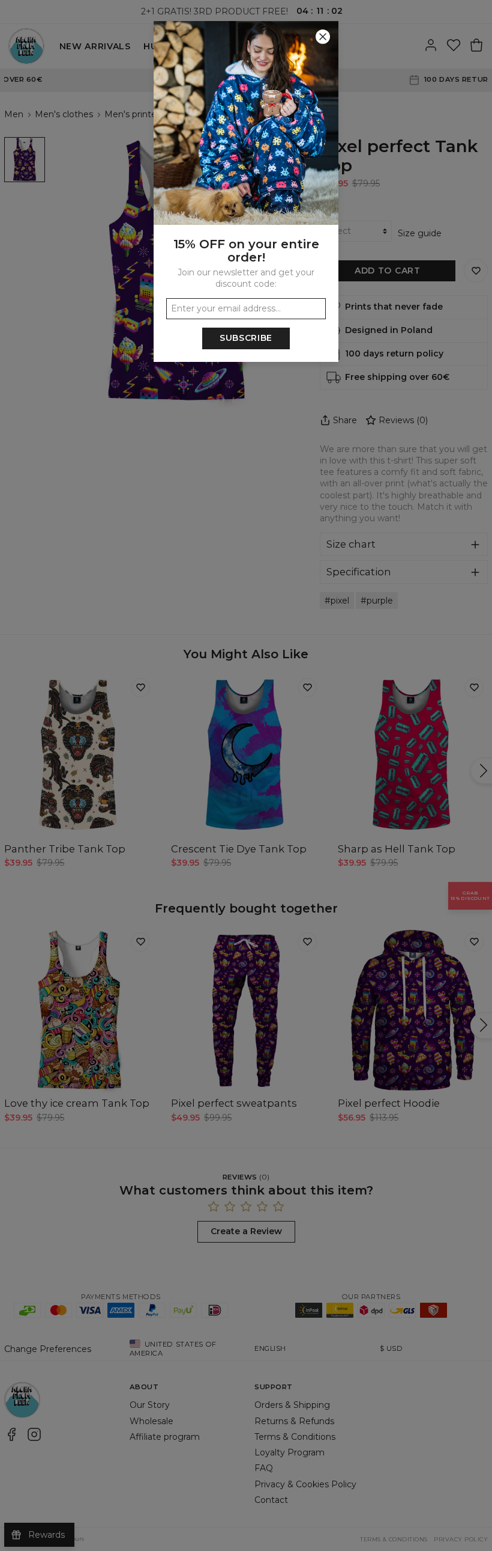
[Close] (323, 36)
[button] (246, 775)
